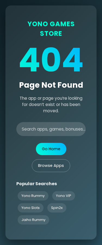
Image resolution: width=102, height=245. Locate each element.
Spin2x (57, 207)
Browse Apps (51, 165)
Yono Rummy (33, 195)
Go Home (51, 149)
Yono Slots (30, 207)
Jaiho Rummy (33, 219)
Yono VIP (63, 195)
